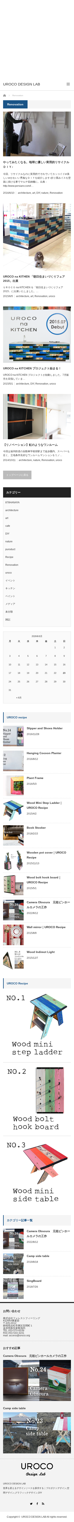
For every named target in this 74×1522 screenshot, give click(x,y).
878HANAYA (12, 502)
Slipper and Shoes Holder (44, 728)
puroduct (10, 549)
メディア (10, 604)
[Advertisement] (37, 39)
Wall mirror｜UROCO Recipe (46, 927)
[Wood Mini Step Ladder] (37, 1058)
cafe (7, 525)
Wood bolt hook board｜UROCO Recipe (44, 880)
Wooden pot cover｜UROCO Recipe (46, 855)
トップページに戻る (17, 475)
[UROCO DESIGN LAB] (21, 84)
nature (45, 192)
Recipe (9, 557)
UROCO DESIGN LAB (33, 1516)
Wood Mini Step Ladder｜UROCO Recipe (44, 805)
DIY (38, 192)
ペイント (10, 596)
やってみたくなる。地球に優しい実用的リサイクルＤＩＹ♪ (36, 164)
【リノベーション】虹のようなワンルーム (30, 444)
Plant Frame (35, 778)
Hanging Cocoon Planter (44, 753)
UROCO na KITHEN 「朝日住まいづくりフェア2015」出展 (34, 278)
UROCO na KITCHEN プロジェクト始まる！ (32, 368)
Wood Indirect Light (41, 952)
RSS (43, 1503)
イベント (10, 580)
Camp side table (38, 1256)
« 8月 (19, 697)
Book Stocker (36, 827)
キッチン (10, 588)
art (33, 192)
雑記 (7, 619)
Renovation (56, 192)
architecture (24, 192)
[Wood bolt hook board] (37, 1132)
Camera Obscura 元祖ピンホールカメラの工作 (48, 905)
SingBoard (34, 1280)
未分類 (9, 611)
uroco (52, 296)
